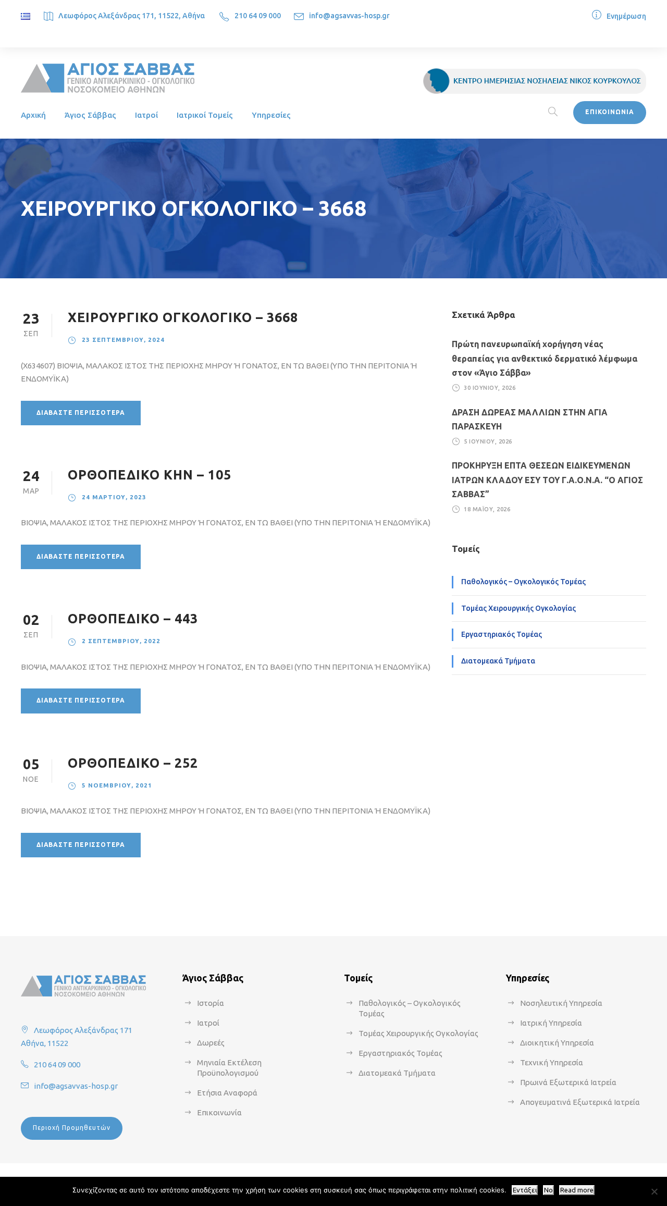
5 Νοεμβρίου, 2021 (117, 785)
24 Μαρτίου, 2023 (114, 497)
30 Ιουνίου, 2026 (489, 388)
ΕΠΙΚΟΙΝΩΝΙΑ (609, 111)
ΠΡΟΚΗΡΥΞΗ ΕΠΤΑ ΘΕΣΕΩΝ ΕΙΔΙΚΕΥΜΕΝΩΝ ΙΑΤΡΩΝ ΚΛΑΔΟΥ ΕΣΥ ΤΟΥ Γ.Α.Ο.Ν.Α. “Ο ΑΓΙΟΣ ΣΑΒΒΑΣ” (547, 479)
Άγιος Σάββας (90, 114)
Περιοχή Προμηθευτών (71, 1127)
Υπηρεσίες (271, 114)
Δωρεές (211, 1042)
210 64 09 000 (257, 15)
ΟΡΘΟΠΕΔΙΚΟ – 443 (133, 618)
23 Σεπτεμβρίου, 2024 (123, 339)
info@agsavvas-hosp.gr (349, 15)
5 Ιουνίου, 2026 (488, 441)
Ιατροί (146, 114)
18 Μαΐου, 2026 (487, 509)
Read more (577, 1190)
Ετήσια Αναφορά (227, 1092)
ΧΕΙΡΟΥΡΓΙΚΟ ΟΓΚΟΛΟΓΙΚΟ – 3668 (183, 317)
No (548, 1190)
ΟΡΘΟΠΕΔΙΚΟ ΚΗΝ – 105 (149, 474)
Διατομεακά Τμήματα (498, 661)
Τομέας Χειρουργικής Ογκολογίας (518, 608)
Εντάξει (525, 1190)
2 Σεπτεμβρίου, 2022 (121, 640)
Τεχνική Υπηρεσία (551, 1062)
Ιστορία (210, 1003)
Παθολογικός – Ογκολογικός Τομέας (523, 581)
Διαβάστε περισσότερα (80, 412)
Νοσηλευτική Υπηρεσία (561, 1003)
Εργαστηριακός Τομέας (501, 634)
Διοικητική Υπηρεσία (557, 1042)
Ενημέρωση (626, 16)
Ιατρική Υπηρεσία (551, 1022)
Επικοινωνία (219, 1112)
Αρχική (33, 114)
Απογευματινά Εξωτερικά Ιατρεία (580, 1102)
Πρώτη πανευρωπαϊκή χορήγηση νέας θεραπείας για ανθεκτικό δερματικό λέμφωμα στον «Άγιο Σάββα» (544, 358)
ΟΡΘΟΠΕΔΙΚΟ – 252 (133, 763)
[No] (654, 1191)
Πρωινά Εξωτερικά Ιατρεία (568, 1082)
